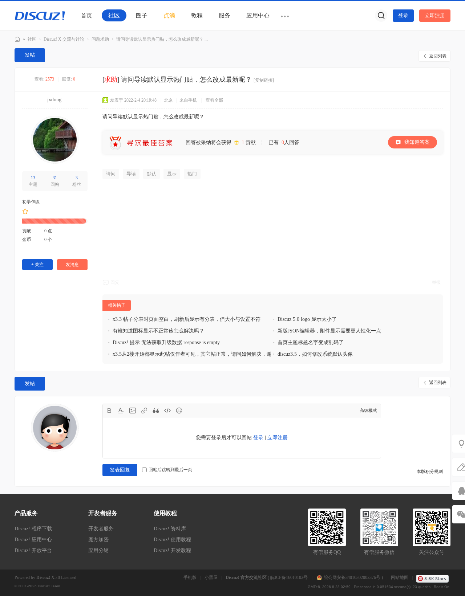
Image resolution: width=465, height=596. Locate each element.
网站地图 (399, 577)
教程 (197, 15)
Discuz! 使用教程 (172, 539)
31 (55, 177)
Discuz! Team (49, 586)
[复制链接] (264, 80)
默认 (151, 173)
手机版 (190, 577)
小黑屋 (211, 577)
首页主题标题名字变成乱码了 (311, 342)
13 (33, 177)
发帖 (30, 55)
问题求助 (100, 39)
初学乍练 (31, 201)
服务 (224, 15)
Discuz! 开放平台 (33, 550)
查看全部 (214, 100)
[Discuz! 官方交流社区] (40, 15)
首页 (86, 15)
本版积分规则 (430, 471)
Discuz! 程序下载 (33, 528)
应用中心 (258, 15)
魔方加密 (98, 539)
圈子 (141, 15)
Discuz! (43, 577)
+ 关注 (37, 264)
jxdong (54, 99)
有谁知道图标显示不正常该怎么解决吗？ (158, 331)
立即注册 (435, 15)
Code (167, 410)
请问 (111, 173)
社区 (114, 15)
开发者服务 (101, 528)
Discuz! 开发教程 (172, 550)
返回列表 (437, 55)
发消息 (72, 264)
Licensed (68, 577)
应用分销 (98, 550)
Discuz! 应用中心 (33, 539)
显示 (172, 173)
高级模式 (368, 410)
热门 (192, 173)
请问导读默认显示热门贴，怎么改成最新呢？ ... (162, 39)
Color (121, 410)
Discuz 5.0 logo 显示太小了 (307, 319)
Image (132, 410)
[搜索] (381, 15)
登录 (403, 15)
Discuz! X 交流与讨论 (64, 39)
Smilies (179, 410)
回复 (114, 282)
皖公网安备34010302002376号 (352, 577)
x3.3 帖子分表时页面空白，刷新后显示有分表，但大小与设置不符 (186, 319)
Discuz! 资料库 (170, 528)
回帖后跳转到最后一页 (170, 469)
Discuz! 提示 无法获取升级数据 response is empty (166, 342)
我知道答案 (417, 142)
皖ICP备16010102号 (289, 577)
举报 (436, 282)
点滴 (169, 15)
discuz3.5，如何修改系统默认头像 (315, 354)
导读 (131, 173)
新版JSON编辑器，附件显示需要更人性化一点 (329, 331)
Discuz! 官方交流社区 (17, 39)
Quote (155, 410)
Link (144, 410)
